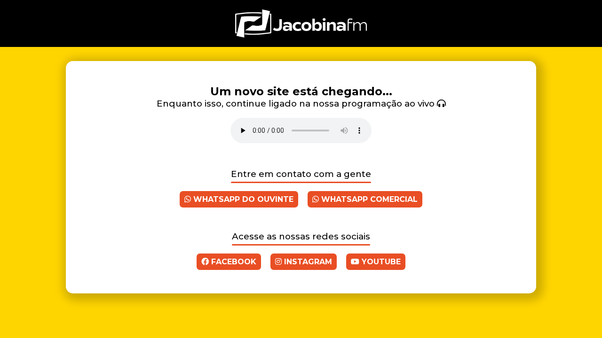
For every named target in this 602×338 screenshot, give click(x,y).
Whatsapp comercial (368, 199)
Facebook (232, 261)
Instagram (307, 261)
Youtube (380, 261)
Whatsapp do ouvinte (242, 199)
